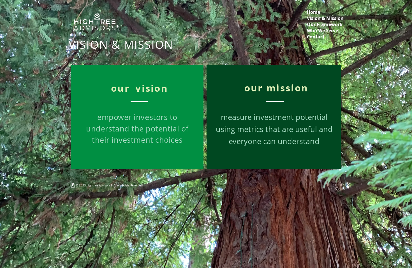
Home (313, 12)
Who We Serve (322, 30)
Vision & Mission (325, 18)
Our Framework (324, 24)
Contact (316, 37)
